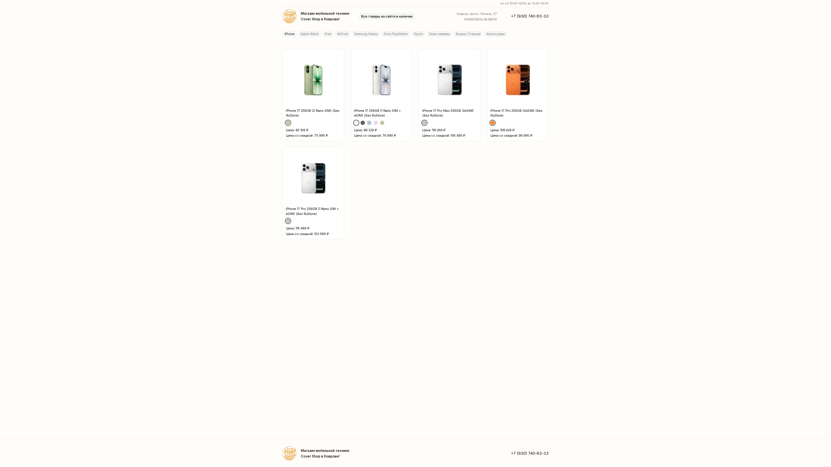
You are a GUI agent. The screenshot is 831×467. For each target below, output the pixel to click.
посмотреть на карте (480, 19)
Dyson (418, 34)
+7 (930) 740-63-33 (530, 16)
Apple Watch (310, 34)
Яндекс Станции (468, 34)
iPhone (290, 34)
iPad (328, 34)
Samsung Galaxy (366, 34)
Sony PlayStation (396, 34)
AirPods (342, 34)
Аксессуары (495, 34)
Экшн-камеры (439, 34)
